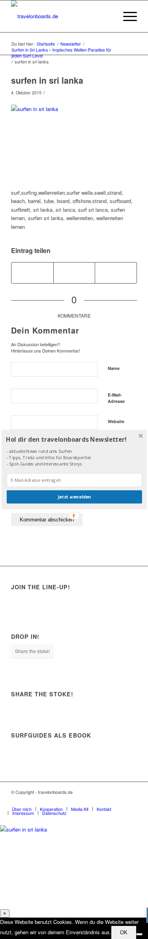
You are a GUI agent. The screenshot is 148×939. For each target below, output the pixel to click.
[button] (73, 439)
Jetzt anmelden (74, 497)
